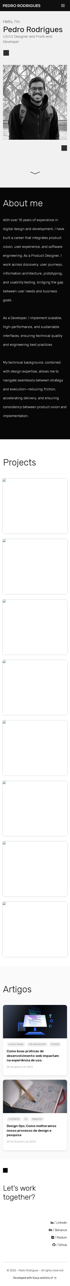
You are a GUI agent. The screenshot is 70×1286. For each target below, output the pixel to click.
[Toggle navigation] (63, 5)
